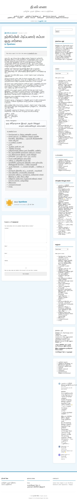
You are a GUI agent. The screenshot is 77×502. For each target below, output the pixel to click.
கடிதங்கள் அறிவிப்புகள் (64, 163)
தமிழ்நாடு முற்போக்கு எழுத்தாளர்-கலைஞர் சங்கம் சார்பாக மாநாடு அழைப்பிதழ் (25, 180)
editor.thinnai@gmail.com (65, 50)
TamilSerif (61, 350)
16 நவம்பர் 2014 (32, 53)
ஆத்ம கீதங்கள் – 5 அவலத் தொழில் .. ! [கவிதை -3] (26, 167)
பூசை (10, 145)
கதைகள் (19, 17)
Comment (7, 228)
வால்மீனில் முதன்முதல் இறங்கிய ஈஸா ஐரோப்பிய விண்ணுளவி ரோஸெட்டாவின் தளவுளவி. (25, 164)
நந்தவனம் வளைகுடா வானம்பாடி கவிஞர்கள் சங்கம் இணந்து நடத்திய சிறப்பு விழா (25, 176)
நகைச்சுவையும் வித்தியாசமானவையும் (57, 17)
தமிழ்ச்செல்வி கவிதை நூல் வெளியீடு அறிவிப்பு (24, 151)
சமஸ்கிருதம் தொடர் (33, 485)
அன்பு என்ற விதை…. (64, 229)
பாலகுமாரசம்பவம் (14, 185)
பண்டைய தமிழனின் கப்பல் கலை (19, 161)
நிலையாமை (12, 183)
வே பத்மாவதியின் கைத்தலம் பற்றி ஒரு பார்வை (24, 153)
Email (6, 253)
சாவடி (10, 187)
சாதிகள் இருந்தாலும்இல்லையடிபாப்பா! (66, 185)
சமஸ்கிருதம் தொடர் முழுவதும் (63, 352)
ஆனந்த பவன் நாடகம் (16, 147)
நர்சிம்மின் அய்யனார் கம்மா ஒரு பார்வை (65, 105)
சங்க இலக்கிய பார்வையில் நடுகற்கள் (21, 173)
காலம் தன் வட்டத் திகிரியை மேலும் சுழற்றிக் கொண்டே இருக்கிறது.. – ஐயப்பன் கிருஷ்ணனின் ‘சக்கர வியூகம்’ (25, 139)
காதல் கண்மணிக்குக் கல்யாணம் (32, 126)
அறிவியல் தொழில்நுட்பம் (33, 16)
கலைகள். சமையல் (30, 17)
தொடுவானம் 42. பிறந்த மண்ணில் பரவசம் (22, 135)
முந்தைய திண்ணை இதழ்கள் (36, 487)
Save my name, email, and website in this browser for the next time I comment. (21, 270)
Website (6, 260)
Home (28, 483)
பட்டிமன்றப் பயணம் (15, 143)
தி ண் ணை (38, 6)
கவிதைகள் (40, 17)
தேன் (10, 169)
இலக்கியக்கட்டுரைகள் (49, 16)
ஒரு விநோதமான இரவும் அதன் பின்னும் (23, 123)
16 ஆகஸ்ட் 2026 (42, 21)
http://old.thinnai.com (59, 346)
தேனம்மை (11, 44)
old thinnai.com (65, 55)
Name (6, 246)
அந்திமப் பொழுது (14, 149)
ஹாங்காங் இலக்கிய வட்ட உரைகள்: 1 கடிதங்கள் (25, 171)
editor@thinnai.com (59, 48)
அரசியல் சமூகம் (19, 16)
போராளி (68, 219)
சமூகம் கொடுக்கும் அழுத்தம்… (63, 200)
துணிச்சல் (61, 218)
